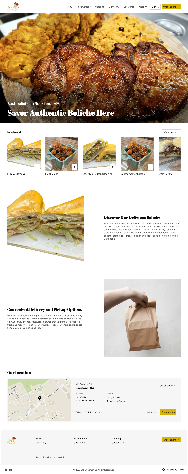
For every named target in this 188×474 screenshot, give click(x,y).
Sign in (155, 6)
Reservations (84, 6)
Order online (168, 412)
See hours (151, 412)
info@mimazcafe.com (115, 401)
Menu (69, 6)
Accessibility (60, 457)
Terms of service (43, 457)
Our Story (114, 6)
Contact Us (118, 442)
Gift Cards (128, 6)
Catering (99, 6)
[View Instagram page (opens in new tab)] (10, 469)
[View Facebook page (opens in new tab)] (6, 469)
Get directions (167, 385)
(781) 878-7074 (113, 397)
